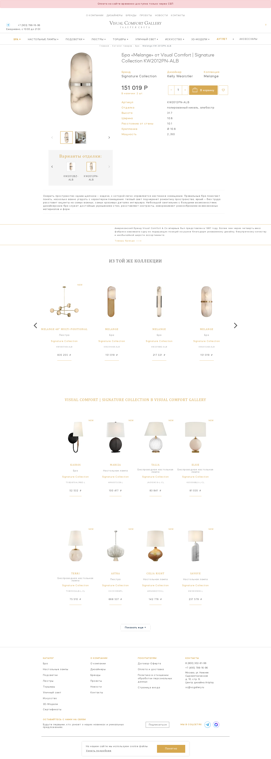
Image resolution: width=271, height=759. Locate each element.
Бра (17, 39)
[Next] (109, 137)
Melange (211, 76)
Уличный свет (146, 39)
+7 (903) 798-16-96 (23, 27)
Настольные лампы (43, 39)
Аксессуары (248, 39)
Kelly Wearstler (180, 76)
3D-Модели (200, 39)
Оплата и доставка (151, 669)
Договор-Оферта (149, 664)
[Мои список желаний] (255, 26)
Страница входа (149, 688)
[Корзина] (263, 26)
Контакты (178, 15)
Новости (161, 15)
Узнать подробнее (98, 751)
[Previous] (52, 166)
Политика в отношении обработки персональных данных (155, 678)
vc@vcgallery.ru (194, 687)
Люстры (99, 39)
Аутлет (222, 39)
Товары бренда (125, 241)
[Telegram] (8, 25)
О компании (95, 15)
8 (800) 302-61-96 (196, 663)
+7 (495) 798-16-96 (196, 668)
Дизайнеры (115, 15)
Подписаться (158, 725)
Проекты (146, 15)
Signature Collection (139, 76)
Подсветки (75, 39)
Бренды (131, 15)
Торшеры (120, 39)
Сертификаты (52, 710)
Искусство (174, 39)
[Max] (216, 725)
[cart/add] (68, 365)
